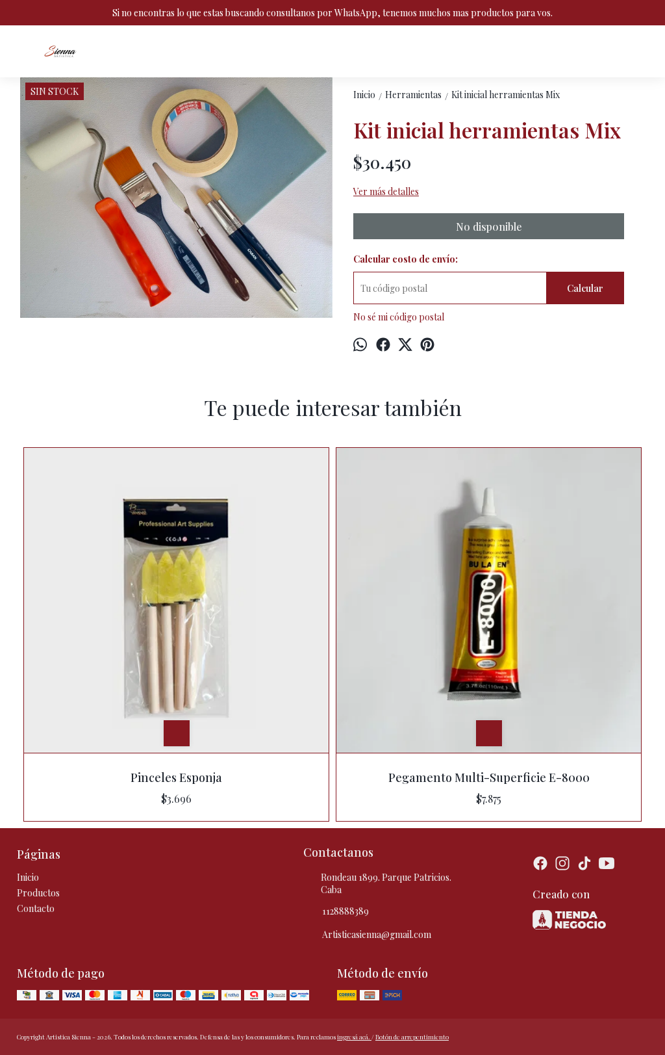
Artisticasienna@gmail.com (376, 934)
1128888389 (345, 911)
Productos (38, 893)
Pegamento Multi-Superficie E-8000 (489, 777)
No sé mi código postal (398, 317)
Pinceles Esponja (176, 777)
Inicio (28, 877)
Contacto (36, 908)
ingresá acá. (354, 1036)
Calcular (585, 288)
